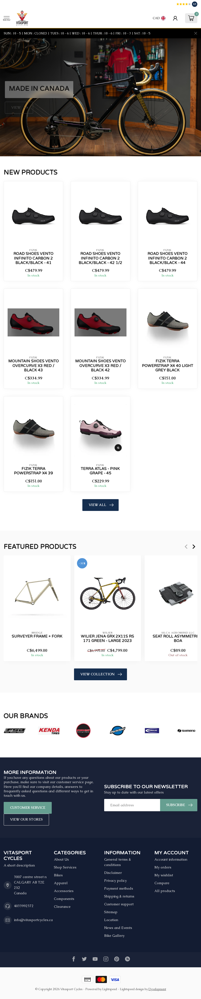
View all (97, 505)
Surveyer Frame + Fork (37, 636)
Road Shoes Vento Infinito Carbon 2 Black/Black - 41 (33, 258)
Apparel (61, 883)
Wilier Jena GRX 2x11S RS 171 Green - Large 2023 (107, 638)
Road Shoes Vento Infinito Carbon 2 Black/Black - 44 (168, 258)
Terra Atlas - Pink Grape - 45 (100, 470)
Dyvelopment (157, 989)
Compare (161, 883)
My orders (162, 867)
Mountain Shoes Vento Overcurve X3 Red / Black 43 (33, 365)
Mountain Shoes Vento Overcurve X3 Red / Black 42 (100, 365)
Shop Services (65, 867)
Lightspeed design (132, 989)
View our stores (26, 819)
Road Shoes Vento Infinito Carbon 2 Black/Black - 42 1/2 (100, 258)
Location (111, 920)
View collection (97, 674)
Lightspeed (109, 989)
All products (164, 891)
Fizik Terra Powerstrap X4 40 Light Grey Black (167, 365)
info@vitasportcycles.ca (33, 920)
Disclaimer (113, 872)
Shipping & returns (119, 896)
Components (64, 899)
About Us (61, 859)
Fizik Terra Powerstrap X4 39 (33, 470)
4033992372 (24, 906)
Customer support (119, 904)
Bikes (58, 875)
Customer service (27, 807)
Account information (170, 859)
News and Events (118, 928)
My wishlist (163, 875)
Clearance (62, 906)
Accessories (64, 891)
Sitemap (110, 912)
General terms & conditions (117, 862)
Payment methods (118, 888)
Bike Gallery (114, 935)
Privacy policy (115, 880)
